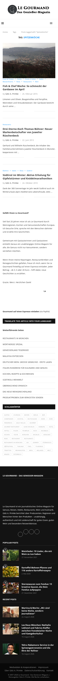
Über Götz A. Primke (14, 670)
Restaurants (28, 438)
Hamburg (41, 427)
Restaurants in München (13, 442)
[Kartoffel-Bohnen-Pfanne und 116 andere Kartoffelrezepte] (11, 571)
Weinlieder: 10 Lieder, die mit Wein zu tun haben (37, 552)
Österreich (17, 454)
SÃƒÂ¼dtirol (8, 446)
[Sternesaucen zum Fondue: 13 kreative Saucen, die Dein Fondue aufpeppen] (11, 588)
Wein (31, 450)
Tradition (7, 450)
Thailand (20, 446)
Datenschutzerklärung (35, 670)
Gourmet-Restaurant (12, 427)
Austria (6, 415)
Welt (49, 450)
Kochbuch (44, 431)
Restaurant (16, 438)
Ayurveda (16, 415)
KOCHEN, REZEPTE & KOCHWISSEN (18, 374)
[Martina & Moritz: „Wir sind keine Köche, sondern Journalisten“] (11, 612)
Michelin (36, 435)
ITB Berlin (25, 431)
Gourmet (33, 423)
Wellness (40, 450)
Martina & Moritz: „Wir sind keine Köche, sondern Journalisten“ (36, 611)
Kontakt (50, 670)
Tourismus (39, 446)
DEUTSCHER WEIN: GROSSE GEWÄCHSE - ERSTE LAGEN (27, 362)
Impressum (43, 667)
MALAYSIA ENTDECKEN (13, 356)
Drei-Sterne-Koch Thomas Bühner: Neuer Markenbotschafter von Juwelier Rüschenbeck (27, 132)
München (25, 435)
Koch (35, 431)
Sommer (36, 442)
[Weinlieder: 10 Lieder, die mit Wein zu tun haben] (11, 555)
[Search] (55, 23)
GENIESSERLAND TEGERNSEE (16, 350)
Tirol (29, 446)
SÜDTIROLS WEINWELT (13, 379)
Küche (16, 435)
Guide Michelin (29, 427)
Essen (43, 419)
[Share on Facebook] (28, 111)
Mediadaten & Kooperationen (23, 667)
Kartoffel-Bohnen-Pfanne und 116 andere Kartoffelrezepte (37, 569)
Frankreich (8, 423)
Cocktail (20, 419)
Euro (51, 419)
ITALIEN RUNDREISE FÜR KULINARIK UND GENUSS (25, 368)
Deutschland (32, 419)
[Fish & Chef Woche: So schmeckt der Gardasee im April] (29, 60)
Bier (43, 415)
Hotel (51, 427)
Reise (6, 438)
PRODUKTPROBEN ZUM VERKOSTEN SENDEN (23, 397)
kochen (7, 435)
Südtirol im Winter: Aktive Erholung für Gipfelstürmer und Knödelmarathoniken (27, 176)
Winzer (6, 454)
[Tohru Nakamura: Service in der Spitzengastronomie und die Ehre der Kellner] (11, 649)
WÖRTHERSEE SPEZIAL (13, 344)
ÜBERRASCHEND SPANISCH (15, 385)
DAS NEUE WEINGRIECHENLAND (17, 391)
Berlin (35, 415)
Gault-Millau (20, 423)
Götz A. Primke (11, 94)
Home (5, 32)
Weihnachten (20, 450)
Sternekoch (47, 442)
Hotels (6, 431)
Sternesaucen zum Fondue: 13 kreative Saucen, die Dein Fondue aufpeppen (37, 587)
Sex (27, 442)
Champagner (8, 419)
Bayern (26, 415)
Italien (15, 431)
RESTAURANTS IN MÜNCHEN (16, 338)
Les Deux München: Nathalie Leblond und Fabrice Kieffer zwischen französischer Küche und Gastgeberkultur (37, 629)
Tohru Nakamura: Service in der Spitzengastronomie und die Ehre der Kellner (38, 648)
